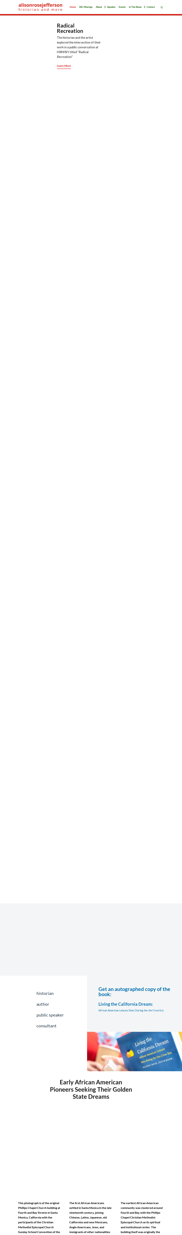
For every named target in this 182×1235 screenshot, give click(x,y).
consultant (46, 1025)
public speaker (50, 1014)
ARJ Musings (86, 7)
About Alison (103, 970)
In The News (135, 7)
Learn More (64, 65)
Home (73, 7)
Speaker (111, 7)
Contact (151, 7)
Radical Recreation (70, 28)
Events (122, 7)
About (99, 7)
